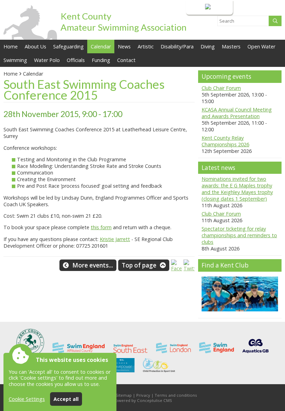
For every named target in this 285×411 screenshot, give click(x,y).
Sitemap (124, 395)
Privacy (143, 395)
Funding (101, 60)
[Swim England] (216, 354)
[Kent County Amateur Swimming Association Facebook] (176, 268)
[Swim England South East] (130, 354)
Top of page (139, 265)
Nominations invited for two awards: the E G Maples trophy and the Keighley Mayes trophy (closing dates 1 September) (237, 189)
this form (101, 227)
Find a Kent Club (225, 265)
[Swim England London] (173, 354)
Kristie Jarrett (115, 239)
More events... (92, 265)
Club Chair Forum (221, 88)
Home (10, 46)
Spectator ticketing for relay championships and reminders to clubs (239, 235)
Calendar (101, 46)
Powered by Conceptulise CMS (142, 400)
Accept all (66, 399)
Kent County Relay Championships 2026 (225, 141)
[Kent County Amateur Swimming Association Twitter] (189, 268)
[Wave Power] (122, 374)
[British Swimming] (255, 354)
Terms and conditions (176, 395)
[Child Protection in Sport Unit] (159, 374)
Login (197, 7)
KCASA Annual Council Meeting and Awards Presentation (237, 112)
